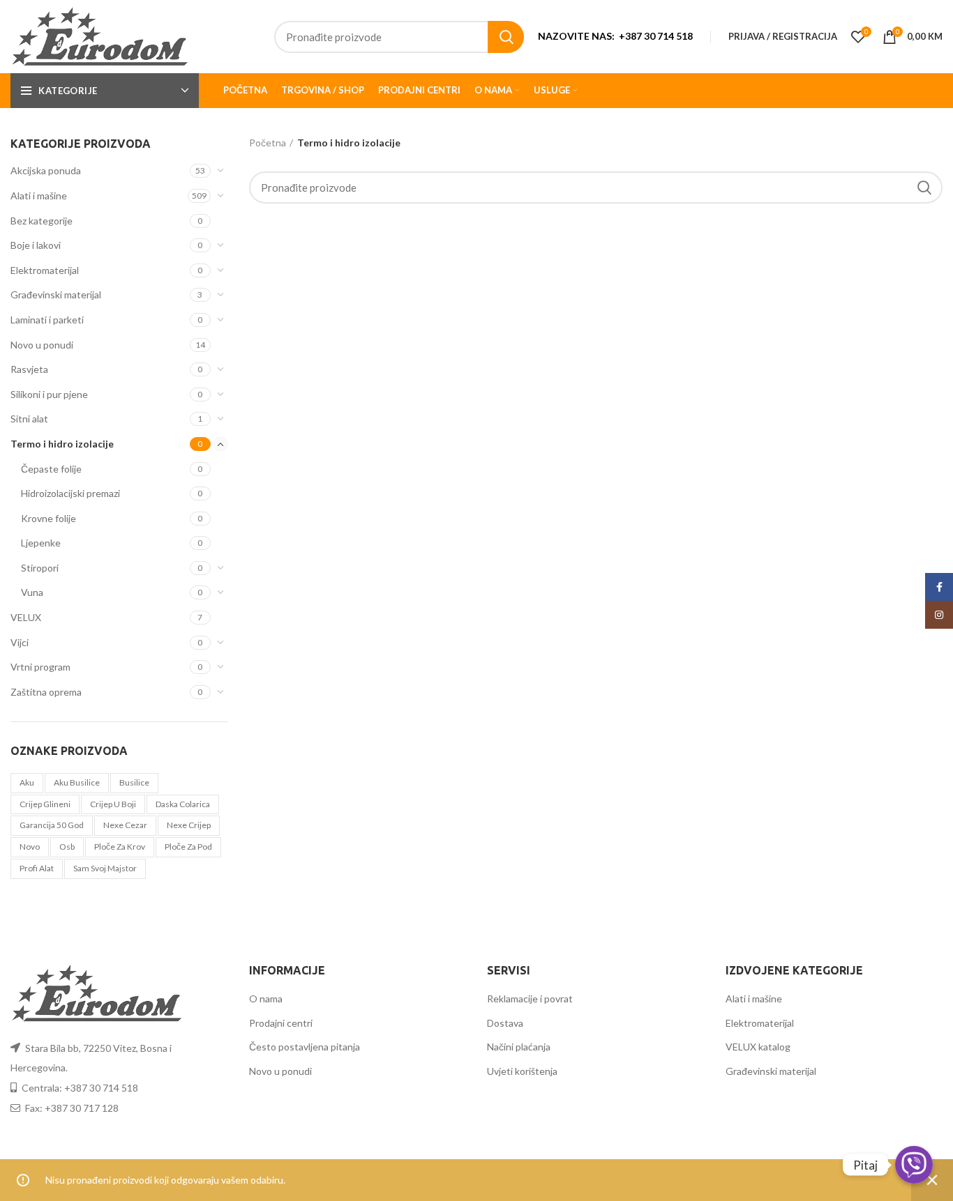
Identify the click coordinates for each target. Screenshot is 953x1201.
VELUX (25, 617)
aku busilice (77, 782)
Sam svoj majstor (105, 868)
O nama (266, 998)
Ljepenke (41, 543)
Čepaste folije (51, 469)
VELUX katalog (758, 1047)
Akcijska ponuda (45, 170)
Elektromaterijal (44, 270)
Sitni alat (29, 418)
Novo (30, 846)
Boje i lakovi (35, 245)
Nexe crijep (189, 825)
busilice (134, 782)
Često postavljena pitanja (304, 1047)
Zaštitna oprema (46, 692)
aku (27, 782)
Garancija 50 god (52, 825)
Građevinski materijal (55, 294)
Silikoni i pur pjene (49, 394)
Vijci (19, 642)
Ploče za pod (188, 846)
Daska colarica (183, 804)
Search (506, 37)
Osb (67, 846)
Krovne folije (48, 518)
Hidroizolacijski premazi (70, 493)
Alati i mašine (38, 195)
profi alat (37, 868)
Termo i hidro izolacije (62, 444)
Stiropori (40, 568)
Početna (267, 142)
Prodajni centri (281, 1023)
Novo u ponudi (41, 345)
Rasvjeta (29, 369)
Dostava (505, 1023)
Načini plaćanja (518, 1047)
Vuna (32, 592)
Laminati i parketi (47, 320)
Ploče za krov (119, 846)
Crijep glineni (45, 804)
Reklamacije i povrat (530, 998)
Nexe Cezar (125, 825)
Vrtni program (40, 667)
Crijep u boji (113, 804)
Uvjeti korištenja (522, 1071)
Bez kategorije (41, 221)
